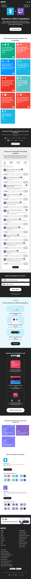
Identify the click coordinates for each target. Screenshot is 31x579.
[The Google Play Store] (18, 569)
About (25, 572)
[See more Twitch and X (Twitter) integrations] (7, 504)
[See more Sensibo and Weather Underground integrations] (23, 476)
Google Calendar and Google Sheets (24, 535)
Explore (2, 530)
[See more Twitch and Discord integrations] (23, 504)
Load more (15, 267)
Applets (2, 535)
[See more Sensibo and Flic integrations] (23, 480)
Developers (6, 572)
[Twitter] (18, 575)
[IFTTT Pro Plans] (22, 169)
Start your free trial (15, 410)
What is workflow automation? (5, 556)
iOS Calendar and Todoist (23, 543)
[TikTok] (20, 575)
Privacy (22, 572)
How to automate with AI (4, 551)
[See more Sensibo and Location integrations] (15, 476)
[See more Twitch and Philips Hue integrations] (23, 508)
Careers (10, 572)
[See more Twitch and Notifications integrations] (7, 508)
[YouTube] (16, 575)
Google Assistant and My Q (23, 537)
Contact (19, 572)
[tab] (4, 162)
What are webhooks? (4, 559)
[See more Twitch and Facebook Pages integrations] (15, 504)
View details (6, 174)
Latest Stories (3, 549)
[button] (29, 2)
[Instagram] (13, 575)
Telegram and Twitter (22, 545)
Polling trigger (10, 228)
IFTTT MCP (2, 537)
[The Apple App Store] (12, 569)
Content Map (3, 540)
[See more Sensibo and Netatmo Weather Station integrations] (15, 480)
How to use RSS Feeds (4, 557)
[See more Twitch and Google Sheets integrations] (15, 508)
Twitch (15, 19)
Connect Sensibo (7, 469)
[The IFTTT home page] (3, 2)
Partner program (14, 572)
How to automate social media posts (6, 564)
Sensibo (5, 19)
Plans (2, 543)
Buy (4, 466)
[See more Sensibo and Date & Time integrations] (7, 480)
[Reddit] (23, 575)
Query (8, 170)
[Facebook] (9, 575)
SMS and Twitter (21, 540)
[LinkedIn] (11, 575)
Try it (25, 174)
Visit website (5, 495)
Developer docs (3, 545)
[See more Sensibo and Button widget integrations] (7, 476)
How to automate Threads (5, 562)
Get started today (15, 29)
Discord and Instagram (22, 532)
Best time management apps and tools (7, 554)
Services (2, 532)
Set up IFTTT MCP (15, 143)
